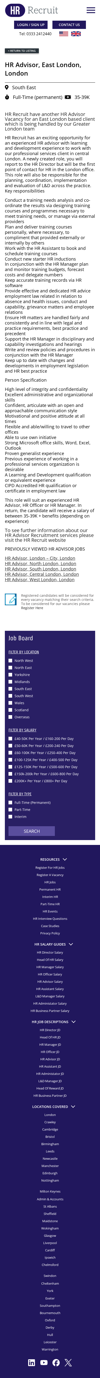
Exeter (50, 1298)
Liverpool (50, 1243)
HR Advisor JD (50, 1059)
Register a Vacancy (50, 875)
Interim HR (50, 897)
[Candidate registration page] (11, 599)
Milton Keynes (50, 1191)
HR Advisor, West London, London (40, 579)
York (50, 1291)
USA (63, 33)
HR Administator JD (50, 1073)
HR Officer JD (50, 1052)
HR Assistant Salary (50, 989)
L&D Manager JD (50, 1081)
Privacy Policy (50, 933)
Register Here (32, 608)
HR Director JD (50, 1030)
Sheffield (50, 1213)
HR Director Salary (50, 952)
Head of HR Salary (50, 959)
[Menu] (90, 10)
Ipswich (50, 1257)
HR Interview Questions (50, 918)
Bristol (50, 1136)
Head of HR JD (50, 1037)
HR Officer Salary (50, 974)
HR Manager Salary (50, 967)
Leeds (50, 1151)
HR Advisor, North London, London (40, 563)
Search (32, 831)
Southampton (50, 1305)
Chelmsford (50, 1265)
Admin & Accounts (50, 1199)
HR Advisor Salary (50, 981)
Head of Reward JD (50, 1088)
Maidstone (50, 1221)
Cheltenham (50, 1283)
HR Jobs (50, 882)
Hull (50, 1335)
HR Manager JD (50, 1044)
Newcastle (50, 1158)
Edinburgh (50, 1173)
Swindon (50, 1275)
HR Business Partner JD (50, 1095)
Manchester (50, 1166)
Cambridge (50, 1129)
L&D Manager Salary (50, 996)
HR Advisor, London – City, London (40, 558)
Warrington (50, 1349)
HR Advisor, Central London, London (42, 574)
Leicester (50, 1342)
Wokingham (50, 1228)
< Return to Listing (22, 51)
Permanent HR (50, 889)
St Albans (50, 1206)
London (50, 1115)
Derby (50, 1327)
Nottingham (50, 1180)
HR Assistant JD (50, 1066)
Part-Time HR (50, 904)
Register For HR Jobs (50, 867)
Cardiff (50, 1250)
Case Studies (50, 926)
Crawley (50, 1122)
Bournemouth (50, 1313)
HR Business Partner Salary (50, 1011)
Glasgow (50, 1235)
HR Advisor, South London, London (40, 569)
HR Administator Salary (50, 1003)
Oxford (50, 1320)
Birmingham (50, 1144)
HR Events (50, 911)
